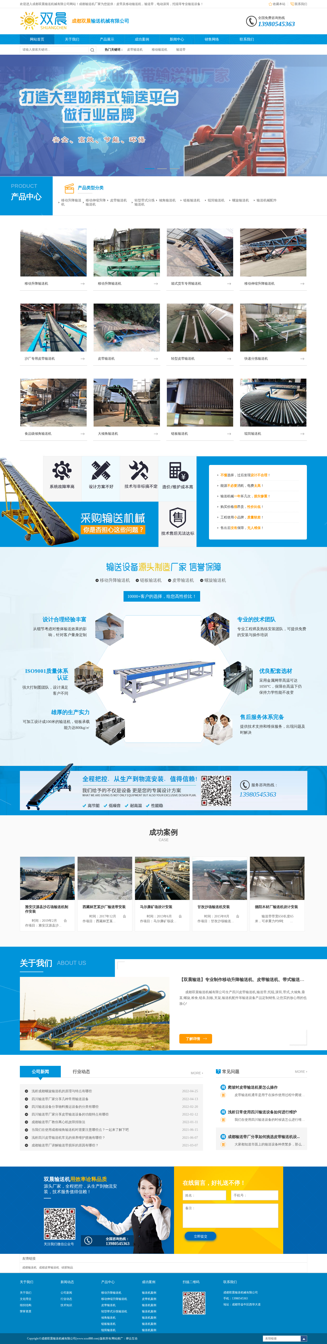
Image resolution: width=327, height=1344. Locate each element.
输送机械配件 (267, 200)
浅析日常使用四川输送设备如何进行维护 (262, 1112)
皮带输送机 (135, 49)
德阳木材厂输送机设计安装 (276, 907)
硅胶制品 (67, 1267)
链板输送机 (191, 200)
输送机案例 (149, 1292)
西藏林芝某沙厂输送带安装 (104, 907)
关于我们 (72, 39)
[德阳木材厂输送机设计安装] (277, 878)
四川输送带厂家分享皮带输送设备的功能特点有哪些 (70, 1114)
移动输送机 (159, 49)
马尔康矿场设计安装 (156, 907)
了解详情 (193, 1039)
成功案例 (142, 39)
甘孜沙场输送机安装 (213, 907)
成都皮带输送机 (49, 1267)
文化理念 (25, 1299)
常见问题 (230, 1071)
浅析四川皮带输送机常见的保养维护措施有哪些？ (68, 1137)
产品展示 (107, 39)
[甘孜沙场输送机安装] (219, 878)
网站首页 (37, 39)
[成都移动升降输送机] (163, 115)
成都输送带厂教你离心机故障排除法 (58, 1122)
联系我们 (301, 4)
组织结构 (25, 1305)
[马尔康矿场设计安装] (162, 878)
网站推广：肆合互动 (124, 1338)
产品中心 (26, 196)
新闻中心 (177, 39)
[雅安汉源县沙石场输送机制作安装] (47, 878)
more (196, 1073)
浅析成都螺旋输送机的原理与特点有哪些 (62, 1091)
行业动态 (81, 1071)
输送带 (181, 49)
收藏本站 (279, 4)
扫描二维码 (191, 1282)
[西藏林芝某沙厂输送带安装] (105, 878)
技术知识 (66, 1305)
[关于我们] (94, 1049)
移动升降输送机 (71, 202)
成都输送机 (29, 1267)
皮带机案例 (149, 1299)
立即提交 (200, 1236)
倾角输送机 (167, 200)
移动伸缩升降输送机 (96, 202)
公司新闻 (40, 1071)
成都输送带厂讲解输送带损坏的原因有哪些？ (65, 1145)
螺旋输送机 (240, 200)
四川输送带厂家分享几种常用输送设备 (60, 1099)
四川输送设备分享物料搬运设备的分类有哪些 (65, 1107)
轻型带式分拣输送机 (145, 202)
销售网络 (212, 39)
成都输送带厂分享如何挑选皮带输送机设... (264, 1137)
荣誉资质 (25, 1311)
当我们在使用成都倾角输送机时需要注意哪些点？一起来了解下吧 (80, 1130)
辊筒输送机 (216, 200)
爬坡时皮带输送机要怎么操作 (253, 1087)
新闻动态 (67, 1282)
